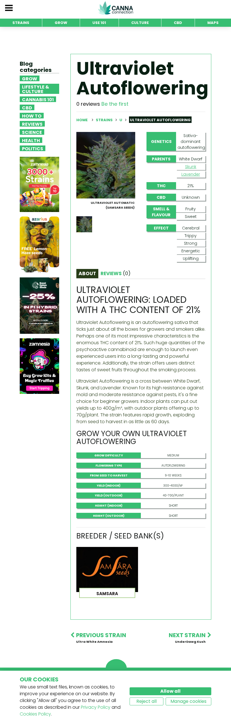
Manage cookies (188, 701)
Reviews (32, 124)
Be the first (114, 103)
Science (32, 132)
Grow (29, 78)
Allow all (170, 691)
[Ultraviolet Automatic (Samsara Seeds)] (105, 165)
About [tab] (87, 273)
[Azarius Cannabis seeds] (39, 244)
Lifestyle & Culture (35, 89)
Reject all (146, 701)
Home (82, 120)
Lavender (190, 174)
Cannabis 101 (38, 99)
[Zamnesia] (39, 184)
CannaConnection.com (115, 8)
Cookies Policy (35, 714)
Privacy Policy (95, 707)
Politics (32, 148)
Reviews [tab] (115, 273)
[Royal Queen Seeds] (39, 305)
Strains (105, 120)
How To (31, 115)
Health (31, 140)
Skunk (190, 166)
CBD (27, 107)
